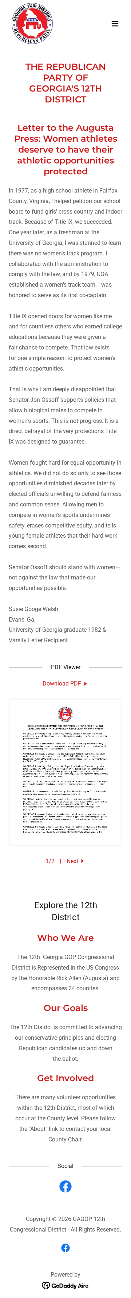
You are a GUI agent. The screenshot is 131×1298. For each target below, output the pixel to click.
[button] (115, 23)
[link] (32, 23)
